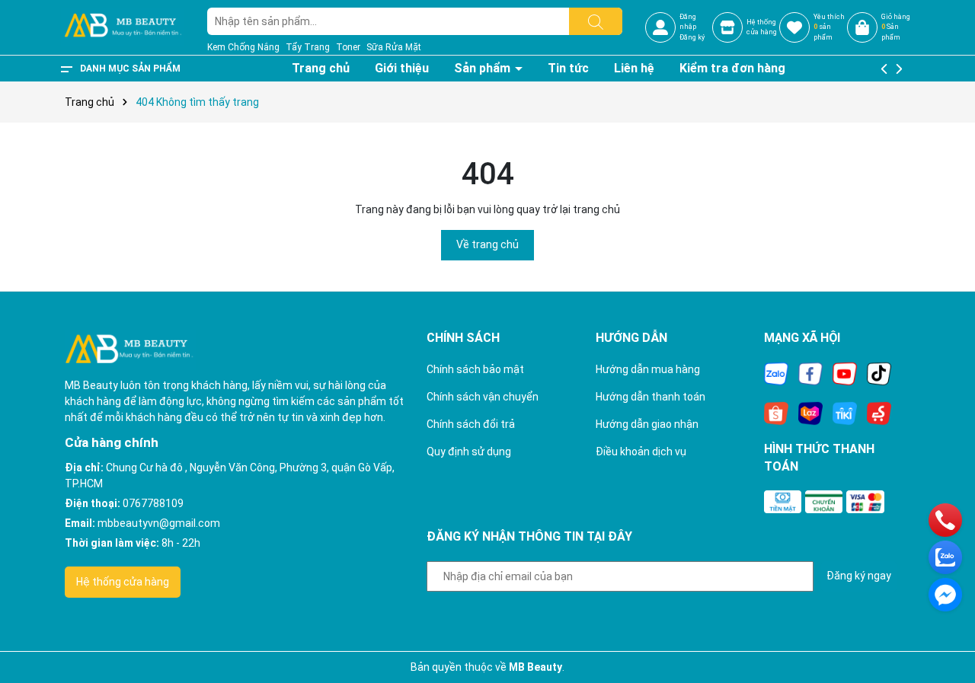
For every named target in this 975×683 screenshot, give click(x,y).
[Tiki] (845, 413)
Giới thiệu (402, 68)
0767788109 (153, 503)
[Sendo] (879, 413)
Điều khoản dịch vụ (641, 451)
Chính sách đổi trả (471, 424)
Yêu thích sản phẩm (829, 27)
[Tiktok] (879, 373)
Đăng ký (692, 37)
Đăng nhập (687, 22)
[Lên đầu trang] (944, 629)
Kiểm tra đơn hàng (732, 68)
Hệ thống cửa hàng (122, 582)
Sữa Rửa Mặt (393, 47)
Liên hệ (634, 68)
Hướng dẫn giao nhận (647, 424)
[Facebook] (810, 373)
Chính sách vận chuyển (483, 397)
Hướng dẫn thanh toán (650, 397)
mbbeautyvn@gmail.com (159, 523)
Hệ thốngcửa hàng (761, 27)
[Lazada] (810, 413)
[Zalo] (776, 373)
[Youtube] (845, 373)
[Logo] (122, 27)
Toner (348, 47)
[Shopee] (776, 413)
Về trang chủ (487, 244)
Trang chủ (321, 68)
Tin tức (568, 68)
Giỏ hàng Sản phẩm (895, 27)
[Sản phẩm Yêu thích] (794, 27)
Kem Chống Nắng (243, 47)
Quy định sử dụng (469, 451)
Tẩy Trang (308, 47)
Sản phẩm (483, 68)
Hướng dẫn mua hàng (648, 369)
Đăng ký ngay (858, 576)
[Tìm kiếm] (595, 21)
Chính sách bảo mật (475, 369)
